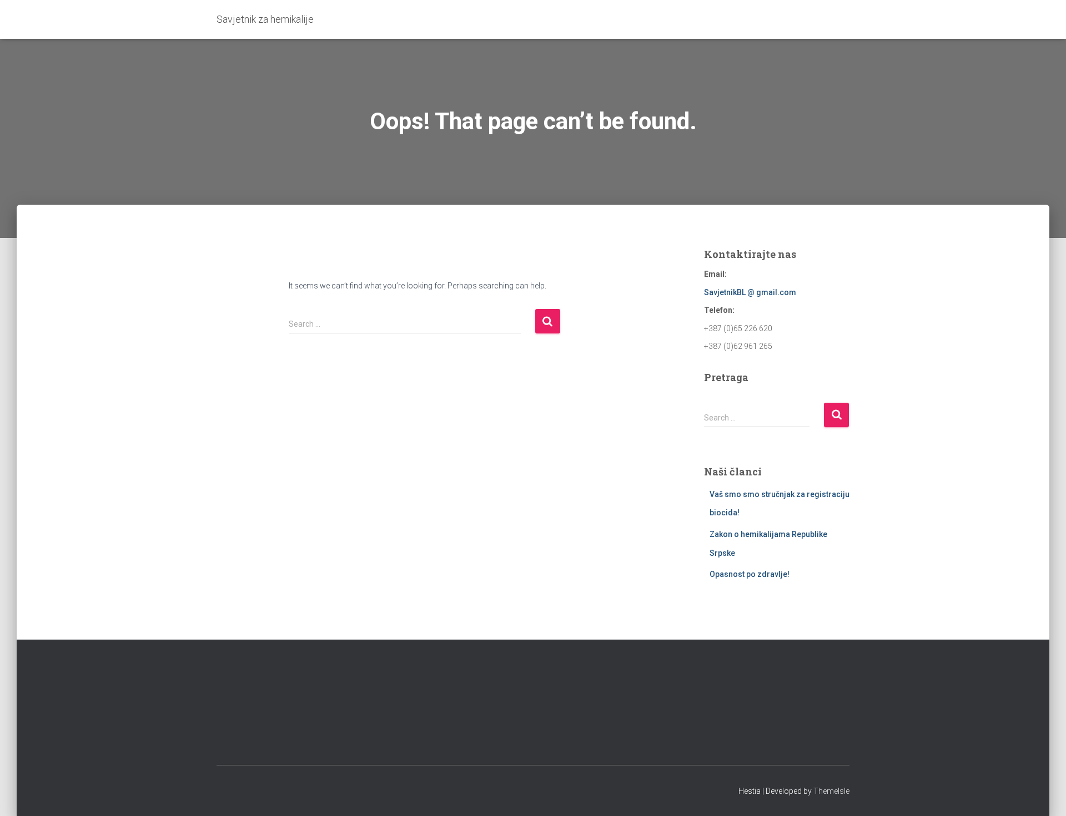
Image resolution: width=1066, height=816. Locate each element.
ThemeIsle (831, 791)
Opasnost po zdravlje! (750, 574)
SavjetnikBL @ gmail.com (750, 292)
